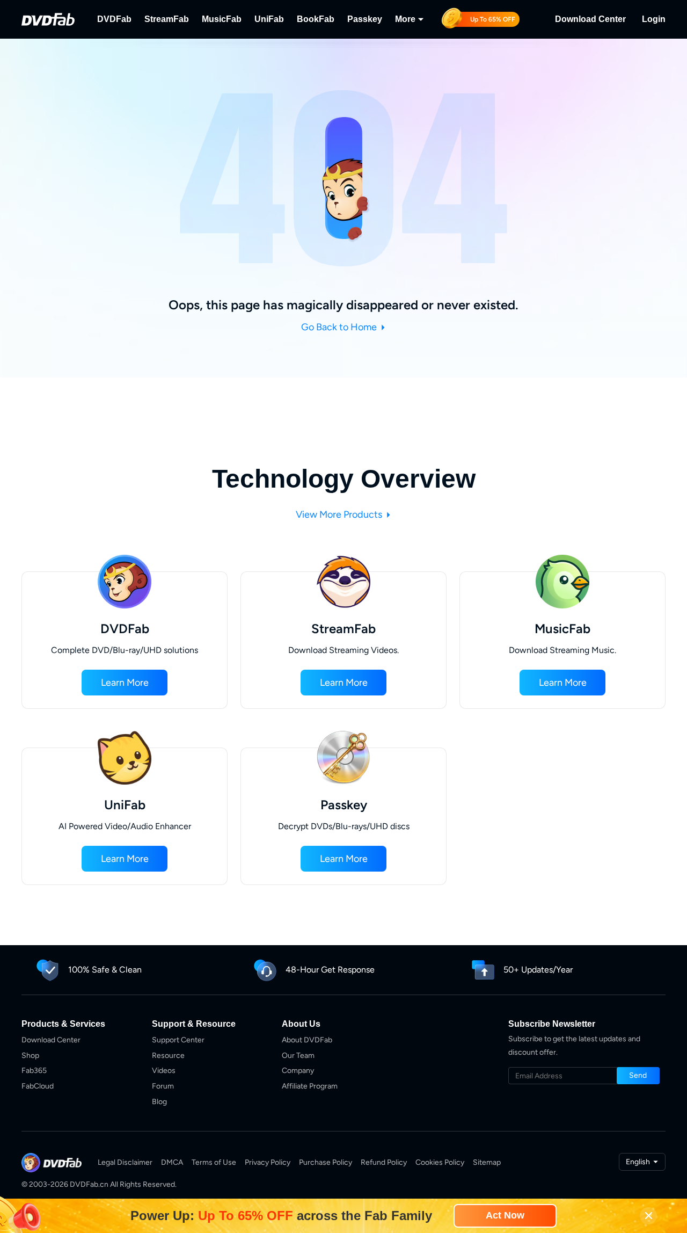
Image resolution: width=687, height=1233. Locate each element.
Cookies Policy (439, 1162)
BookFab (315, 19)
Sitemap (487, 1162)
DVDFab (114, 19)
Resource (168, 1055)
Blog (159, 1101)
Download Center (590, 19)
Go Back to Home (340, 327)
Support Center (178, 1040)
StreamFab (166, 19)
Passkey (364, 19)
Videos (164, 1070)
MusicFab (222, 19)
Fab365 (34, 1070)
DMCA (172, 1162)
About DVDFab (307, 1040)
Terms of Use (214, 1162)
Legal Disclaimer (125, 1162)
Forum (163, 1086)
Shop (30, 1055)
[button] (124, 682)
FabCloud (37, 1086)
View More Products (340, 514)
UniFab (269, 19)
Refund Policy (384, 1162)
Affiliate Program (310, 1086)
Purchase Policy (325, 1162)
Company (298, 1070)
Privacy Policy (267, 1162)
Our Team (298, 1055)
